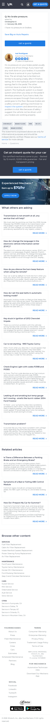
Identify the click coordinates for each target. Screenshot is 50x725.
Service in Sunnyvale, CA (12, 603)
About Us (12, 631)
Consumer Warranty (37, 631)
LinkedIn (12, 689)
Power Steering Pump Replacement (16, 553)
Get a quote (25, 170)
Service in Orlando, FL (11, 612)
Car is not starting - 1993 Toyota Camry (22, 344)
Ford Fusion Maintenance (12, 564)
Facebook (12, 685)
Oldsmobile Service (10, 590)
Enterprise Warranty (37, 635)
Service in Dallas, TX (10, 606)
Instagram (12, 696)
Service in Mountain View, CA (13, 615)
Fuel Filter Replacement (11, 544)
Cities (12, 646)
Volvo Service (7, 596)
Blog (13, 664)
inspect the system (14, 107)
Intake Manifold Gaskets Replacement (17, 550)
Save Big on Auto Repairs (17, 34)
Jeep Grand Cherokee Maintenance (16, 576)
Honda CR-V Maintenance (12, 570)
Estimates (12, 653)
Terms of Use (37, 646)
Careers (12, 642)
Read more (39, 233)
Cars (12, 650)
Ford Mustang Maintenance (13, 573)
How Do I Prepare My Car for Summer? (22, 503)
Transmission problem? (15, 424)
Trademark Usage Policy (37, 642)
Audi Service (7, 593)
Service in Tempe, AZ (10, 609)
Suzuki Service (7, 584)
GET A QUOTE (40, 4)
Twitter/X (12, 693)
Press (12, 635)
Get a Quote (25, 43)
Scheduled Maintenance (12, 657)
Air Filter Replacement (11, 556)
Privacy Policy (37, 639)
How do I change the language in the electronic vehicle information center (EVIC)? (21, 244)
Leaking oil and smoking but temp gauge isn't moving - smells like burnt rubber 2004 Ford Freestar (25, 398)
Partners (12, 661)
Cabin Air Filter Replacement (13, 547)
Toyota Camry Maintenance (13, 567)
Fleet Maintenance (12, 639)
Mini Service (7, 587)
